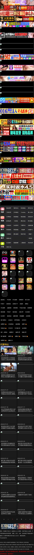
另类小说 (8, 247)
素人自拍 (30, 212)
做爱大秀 (18, 332)
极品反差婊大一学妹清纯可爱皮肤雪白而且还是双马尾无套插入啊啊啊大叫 (25, 480)
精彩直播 (3, 312)
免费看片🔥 (4, 324)
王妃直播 (27, 312)
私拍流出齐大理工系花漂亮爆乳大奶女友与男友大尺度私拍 (25, 428)
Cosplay (23, 212)
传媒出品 (8, 238)
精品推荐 (8, 208)
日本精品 (16, 212)
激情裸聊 (18, 324)
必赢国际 (9, 308)
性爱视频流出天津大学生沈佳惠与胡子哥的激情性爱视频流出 (25, 393)
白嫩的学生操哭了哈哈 (25, 495)
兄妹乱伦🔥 (25, 336)
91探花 (16, 221)
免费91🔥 (10, 336)
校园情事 (16, 243)
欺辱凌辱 (8, 221)
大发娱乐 (10, 320)
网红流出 (23, 221)
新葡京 (26, 304)
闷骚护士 (30, 229)
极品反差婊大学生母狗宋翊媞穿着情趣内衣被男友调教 (8, 479)
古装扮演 (8, 225)
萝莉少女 (30, 208)
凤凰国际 (15, 308)
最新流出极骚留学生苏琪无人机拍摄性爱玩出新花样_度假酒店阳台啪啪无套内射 (8, 377)
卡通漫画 (8, 234)
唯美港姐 (23, 217)
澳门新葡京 (3, 320)
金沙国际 (24, 328)
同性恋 (30, 238)
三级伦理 (8, 212)
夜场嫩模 (22, 316)
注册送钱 (8, 304)
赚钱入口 (10, 340)
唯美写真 (23, 234)
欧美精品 (23, 208)
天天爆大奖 (17, 328)
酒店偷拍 (15, 312)
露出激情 (16, 234)
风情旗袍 (8, 229)
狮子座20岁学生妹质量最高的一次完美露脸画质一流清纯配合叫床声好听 (25, 463)
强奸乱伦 (16, 208)
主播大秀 (21, 312)
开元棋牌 (15, 299)
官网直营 (21, 299)
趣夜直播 (15, 316)
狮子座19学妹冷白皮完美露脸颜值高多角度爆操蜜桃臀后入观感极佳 (8, 462)
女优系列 (16, 225)
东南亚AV (30, 217)
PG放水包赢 (23, 308)
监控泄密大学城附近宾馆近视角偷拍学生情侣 (8, 444)
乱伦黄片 (3, 316)
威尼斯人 (3, 299)
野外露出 (30, 221)
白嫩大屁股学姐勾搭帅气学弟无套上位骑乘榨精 (25, 513)
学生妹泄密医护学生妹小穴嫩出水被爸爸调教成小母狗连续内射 (25, 376)
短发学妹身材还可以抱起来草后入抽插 (8, 512)
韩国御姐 (16, 217)
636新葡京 (11, 324)
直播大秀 (24, 332)
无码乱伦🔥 (4, 328)
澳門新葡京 (17, 320)
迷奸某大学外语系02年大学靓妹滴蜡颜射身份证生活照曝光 (25, 445)
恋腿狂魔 (30, 225)
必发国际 (28, 316)
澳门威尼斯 (3, 336)
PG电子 (2, 304)
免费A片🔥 (17, 336)
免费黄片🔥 (4, 340)
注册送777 (15, 304)
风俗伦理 (30, 243)
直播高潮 (29, 308)
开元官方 (10, 328)
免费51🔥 (24, 324)
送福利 (21, 304)
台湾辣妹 (8, 217)
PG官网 (9, 299)
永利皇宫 (24, 320)
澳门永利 (27, 299)
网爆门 (30, 234)
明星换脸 (16, 229)
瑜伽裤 (23, 229)
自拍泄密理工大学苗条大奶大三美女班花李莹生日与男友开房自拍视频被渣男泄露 (8, 360)
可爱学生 (23, 225)
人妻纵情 (23, 243)
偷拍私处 (9, 316)
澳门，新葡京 (4, 332)
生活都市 (8, 243)
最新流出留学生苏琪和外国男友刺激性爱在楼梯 (25, 359)
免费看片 (11, 332)
